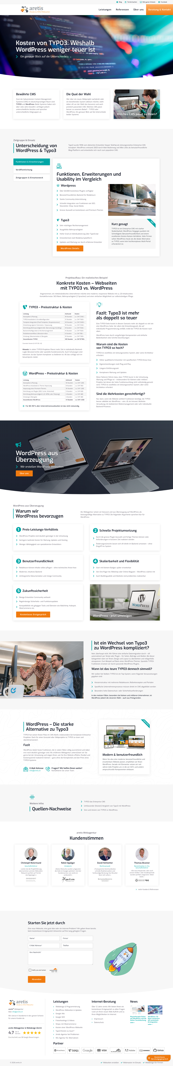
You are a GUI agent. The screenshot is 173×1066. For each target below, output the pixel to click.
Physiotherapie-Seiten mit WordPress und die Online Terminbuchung (138, 1018)
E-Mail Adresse (36, 768)
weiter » (132, 1022)
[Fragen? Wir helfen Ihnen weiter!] (47, 769)
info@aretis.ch (35, 770)
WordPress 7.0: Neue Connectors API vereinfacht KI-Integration (154, 1019)
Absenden (36, 979)
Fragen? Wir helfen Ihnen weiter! (67, 768)
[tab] (31, 162)
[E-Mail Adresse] (25, 769)
